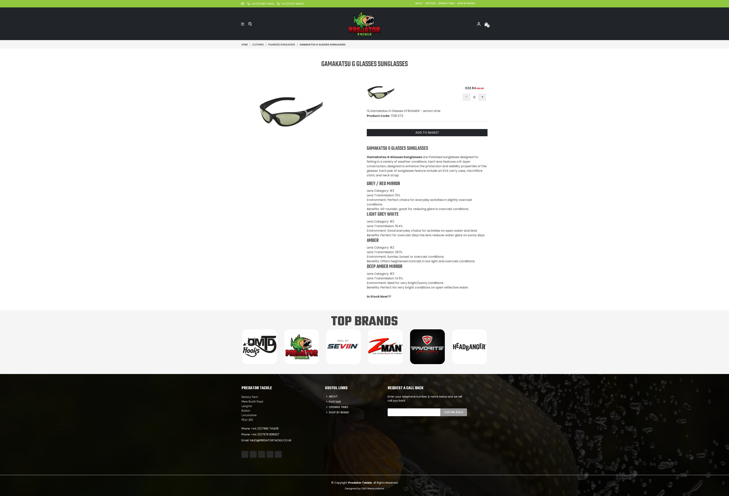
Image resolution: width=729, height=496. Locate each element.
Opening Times (446, 3)
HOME (244, 44)
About (419, 3)
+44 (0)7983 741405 (265, 428)
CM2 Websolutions (372, 488)
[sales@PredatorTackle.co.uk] (242, 3)
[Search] (250, 23)
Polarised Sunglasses (281, 44)
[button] (242, 23)
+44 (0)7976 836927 (265, 434)
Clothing (258, 44)
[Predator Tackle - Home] (364, 23)
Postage (430, 3)
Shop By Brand (466, 3)
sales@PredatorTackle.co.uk (270, 440)
